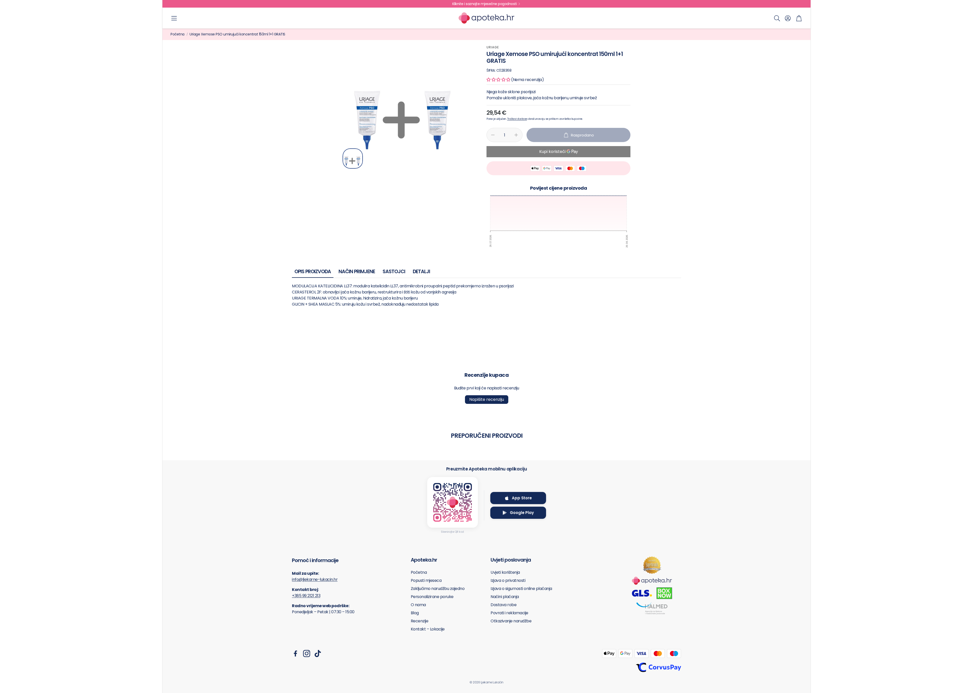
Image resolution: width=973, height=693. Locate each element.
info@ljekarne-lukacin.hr (315, 579)
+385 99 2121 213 (306, 596)
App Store (522, 498)
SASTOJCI (394, 271)
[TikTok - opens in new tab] (317, 653)
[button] (174, 18)
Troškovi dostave (517, 119)
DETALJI (421, 271)
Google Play (522, 512)
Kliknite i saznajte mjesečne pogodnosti (484, 4)
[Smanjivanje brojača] (492, 135)
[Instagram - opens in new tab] (306, 653)
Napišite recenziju (486, 399)
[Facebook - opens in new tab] (295, 653)
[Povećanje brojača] (516, 135)
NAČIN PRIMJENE (357, 271)
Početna (177, 34)
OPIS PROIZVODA (312, 271)
